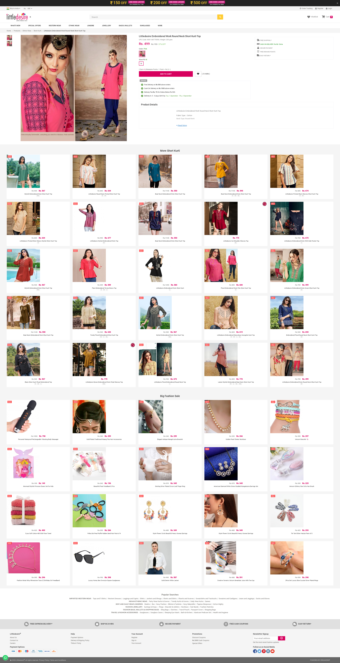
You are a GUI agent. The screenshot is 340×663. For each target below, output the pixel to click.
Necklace (184, 607)
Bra (153, 604)
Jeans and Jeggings (246, 598)
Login (330, 8)
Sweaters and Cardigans (228, 598)
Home (9, 31)
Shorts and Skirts (170, 598)
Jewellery (106, 26)
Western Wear (55, 26)
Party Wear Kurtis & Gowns (159, 601)
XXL (38, 195)
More (160, 26)
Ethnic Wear (74, 26)
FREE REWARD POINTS (267, 52)
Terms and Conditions (58, 660)
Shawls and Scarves (186, 598)
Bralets (147, 604)
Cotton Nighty (218, 604)
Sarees (207, 601)
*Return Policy (76, 643)
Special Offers (34, 26)
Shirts (142, 598)
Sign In (133, 640)
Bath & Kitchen (186, 612)
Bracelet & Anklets (172, 607)
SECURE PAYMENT (266, 48)
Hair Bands (194, 607)
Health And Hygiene (220, 612)
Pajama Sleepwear (204, 604)
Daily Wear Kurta (196, 601)
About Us (13, 637)
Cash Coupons (200, 640)
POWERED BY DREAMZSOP (320, 660)
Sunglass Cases (156, 612)
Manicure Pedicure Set (202, 612)
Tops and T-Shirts (99, 598)
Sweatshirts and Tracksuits (206, 598)
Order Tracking (307, 8)
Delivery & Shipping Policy (80, 640)
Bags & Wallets (125, 26)
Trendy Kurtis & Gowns (180, 601)
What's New (15, 26)
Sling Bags (165, 609)
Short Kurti (37, 31)
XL (238, 195)
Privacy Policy (44, 660)
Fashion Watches (207, 607)
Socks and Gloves (263, 598)
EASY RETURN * (265, 56)
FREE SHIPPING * (266, 40)
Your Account (136, 643)
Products (17, 31)
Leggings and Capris (130, 598)
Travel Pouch (184, 609)
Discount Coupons (199, 637)
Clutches (174, 609)
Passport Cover (197, 609)
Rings (161, 607)
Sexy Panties (161, 604)
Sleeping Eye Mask (172, 612)
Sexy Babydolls (189, 604)
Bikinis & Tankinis (174, 604)
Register (320, 8)
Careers (12, 643)
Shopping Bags (210, 609)
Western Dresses (114, 598)
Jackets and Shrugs (154, 598)
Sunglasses (145, 26)
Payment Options (77, 637)
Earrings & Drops (150, 607)
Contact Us (14, 640)
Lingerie (90, 26)
